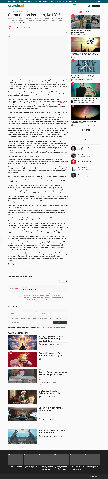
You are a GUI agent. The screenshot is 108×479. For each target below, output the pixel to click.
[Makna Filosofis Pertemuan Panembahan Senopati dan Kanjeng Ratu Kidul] (85, 90)
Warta (64, 6)
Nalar (50, 6)
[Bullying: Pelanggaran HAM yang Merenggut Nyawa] (85, 22)
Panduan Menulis (44, 1)
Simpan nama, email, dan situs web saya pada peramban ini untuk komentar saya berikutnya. (37, 318)
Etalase (71, 5)
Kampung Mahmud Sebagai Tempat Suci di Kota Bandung (62, 468)
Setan (32, 272)
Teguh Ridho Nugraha (84, 161)
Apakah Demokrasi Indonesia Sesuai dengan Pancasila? (53, 373)
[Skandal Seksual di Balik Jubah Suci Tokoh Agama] (22, 359)
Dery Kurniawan (82, 167)
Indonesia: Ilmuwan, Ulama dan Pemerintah (52, 431)
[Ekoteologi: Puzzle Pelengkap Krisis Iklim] (22, 397)
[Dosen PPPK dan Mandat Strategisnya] (22, 414)
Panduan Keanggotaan (30, 1)
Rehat (57, 6)
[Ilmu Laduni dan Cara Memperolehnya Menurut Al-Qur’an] (85, 112)
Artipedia (41, 6)
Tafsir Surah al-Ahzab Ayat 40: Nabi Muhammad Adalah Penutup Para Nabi (84, 54)
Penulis (20, 1)
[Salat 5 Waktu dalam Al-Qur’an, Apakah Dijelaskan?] (85, 67)
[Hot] (10, 352)
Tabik (78, 6)
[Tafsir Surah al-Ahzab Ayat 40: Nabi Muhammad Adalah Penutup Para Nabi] (85, 44)
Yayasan (59, 1)
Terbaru (73, 143)
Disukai (82, 143)
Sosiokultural (23, 11)
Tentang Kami (12, 1)
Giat (78, 143)
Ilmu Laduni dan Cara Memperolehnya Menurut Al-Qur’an (84, 122)
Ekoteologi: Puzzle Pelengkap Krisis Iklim (49, 392)
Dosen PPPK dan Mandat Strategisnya (51, 409)
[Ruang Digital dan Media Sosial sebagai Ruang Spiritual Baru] (22, 342)
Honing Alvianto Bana (84, 148)
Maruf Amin (12, 272)
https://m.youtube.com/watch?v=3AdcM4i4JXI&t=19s (49, 103)
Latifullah (80, 174)
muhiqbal (80, 154)
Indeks (65, 1)
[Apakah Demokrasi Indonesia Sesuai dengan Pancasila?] (22, 376)
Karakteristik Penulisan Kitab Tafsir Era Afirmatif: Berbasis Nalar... (46, 468)
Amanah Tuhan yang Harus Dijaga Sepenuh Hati (31, 468)
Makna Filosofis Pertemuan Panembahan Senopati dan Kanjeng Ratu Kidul (85, 99)
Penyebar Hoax (23, 272)
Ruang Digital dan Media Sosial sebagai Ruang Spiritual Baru (51, 338)
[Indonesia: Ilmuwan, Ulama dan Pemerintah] (22, 436)
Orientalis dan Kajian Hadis (16, 467)
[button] (81, 1)
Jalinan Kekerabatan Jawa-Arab (92, 467)
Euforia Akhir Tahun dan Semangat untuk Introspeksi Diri (77, 468)
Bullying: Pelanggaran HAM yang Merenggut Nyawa (82, 31)
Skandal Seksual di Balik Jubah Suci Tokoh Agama (51, 354)
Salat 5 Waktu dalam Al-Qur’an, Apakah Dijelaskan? (84, 76)
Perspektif (31, 6)
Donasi (53, 1)
